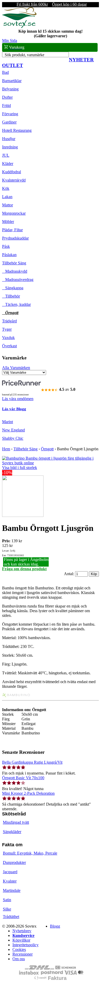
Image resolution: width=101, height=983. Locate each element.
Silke (7, 909)
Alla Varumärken (16, 367)
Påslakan (9, 254)
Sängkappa (12, 288)
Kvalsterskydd (14, 180)
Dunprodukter (14, 862)
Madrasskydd (14, 271)
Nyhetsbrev (21, 931)
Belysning (10, 89)
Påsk (6, 246)
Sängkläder (12, 831)
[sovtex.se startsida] (19, 26)
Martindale (11, 890)
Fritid (6, 105)
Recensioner (22, 954)
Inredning (10, 147)
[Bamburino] (16, 695)
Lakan (7, 196)
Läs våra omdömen (17, 398)
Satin (7, 900)
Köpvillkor (21, 940)
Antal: (69, 574)
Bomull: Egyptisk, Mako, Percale (30, 853)
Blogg (55, 926)
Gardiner (9, 122)
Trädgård (9, 321)
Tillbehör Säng (14, 263)
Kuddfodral (11, 172)
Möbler (8, 221)
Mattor (7, 205)
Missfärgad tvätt (16, 822)
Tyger (7, 329)
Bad (5, 72)
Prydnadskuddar (15, 238)
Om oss (18, 959)
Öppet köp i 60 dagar (69, 4)
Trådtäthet (11, 916)
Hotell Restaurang (17, 130)
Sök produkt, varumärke (24, 55)
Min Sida (9, 40)
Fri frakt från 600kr (32, 4)
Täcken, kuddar (16, 304)
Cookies (19, 949)
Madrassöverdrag (17, 279)
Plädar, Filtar (12, 230)
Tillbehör (11, 296)
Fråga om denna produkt (24, 569)
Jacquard (10, 872)
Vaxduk (8, 337)
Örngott (10, 312)
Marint (7, 422)
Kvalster (10, 881)
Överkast (9, 346)
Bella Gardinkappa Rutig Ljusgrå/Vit (32, 762)
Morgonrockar (14, 213)
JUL (5, 155)
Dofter (7, 97)
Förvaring (10, 114)
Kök (5, 188)
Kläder (7, 163)
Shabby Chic (12, 438)
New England (13, 430)
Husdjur (8, 138)
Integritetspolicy (25, 945)
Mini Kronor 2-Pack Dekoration (28, 793)
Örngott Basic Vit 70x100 (23, 778)
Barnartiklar (11, 80)
